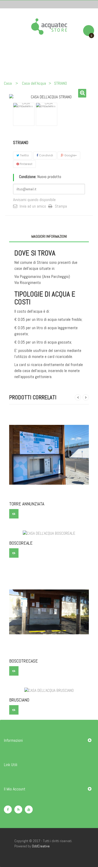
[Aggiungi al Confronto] (14, 513)
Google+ (70, 155)
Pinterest (25, 164)
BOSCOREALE (21, 543)
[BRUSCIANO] (49, 690)
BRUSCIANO (19, 700)
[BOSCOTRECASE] (49, 611)
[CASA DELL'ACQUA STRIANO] (23, 105)
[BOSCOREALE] (49, 533)
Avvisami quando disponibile (34, 199)
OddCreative (41, 846)
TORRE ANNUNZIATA (26, 503)
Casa (8, 83)
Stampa (61, 206)
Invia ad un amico (33, 206)
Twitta (24, 155)
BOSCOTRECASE (23, 661)
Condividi (45, 155)
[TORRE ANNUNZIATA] (49, 454)
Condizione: (27, 176)
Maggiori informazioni (49, 236)
